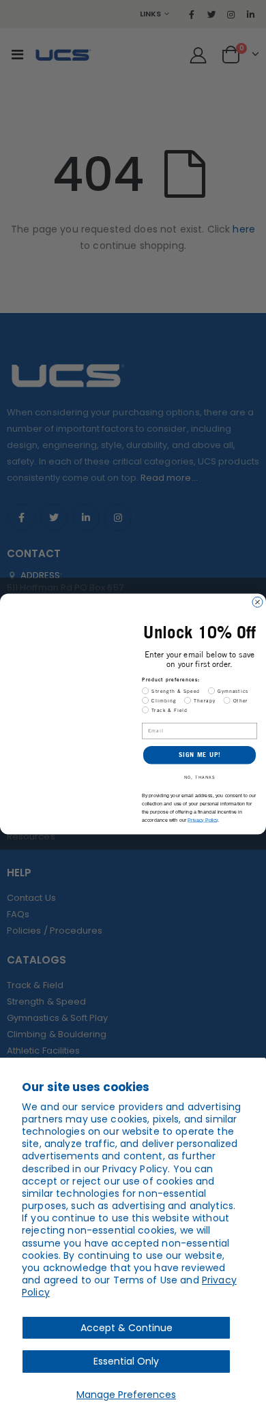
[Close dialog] (257, 602)
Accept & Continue (126, 1328)
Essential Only (126, 1361)
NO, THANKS (200, 777)
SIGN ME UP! (200, 755)
